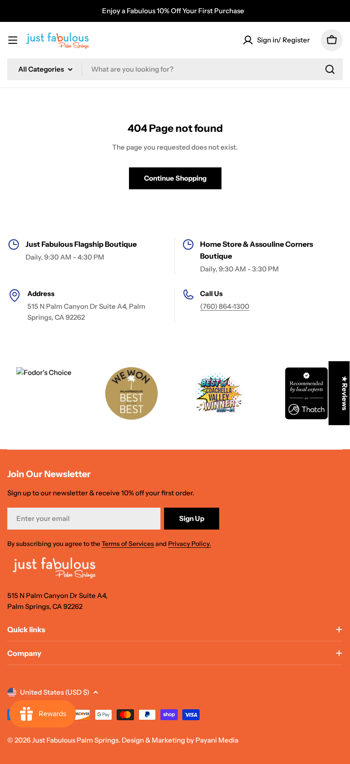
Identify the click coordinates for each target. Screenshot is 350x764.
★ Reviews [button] (344, 393)
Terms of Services (128, 544)
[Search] (329, 69)
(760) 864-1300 (224, 306)
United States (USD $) (54, 692)
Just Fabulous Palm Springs (75, 740)
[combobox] (175, 69)
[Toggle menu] (12, 40)
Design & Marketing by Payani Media (180, 740)
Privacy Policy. (189, 544)
